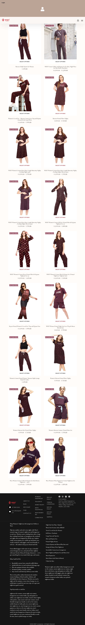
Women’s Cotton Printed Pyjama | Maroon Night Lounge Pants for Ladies (25, 379)
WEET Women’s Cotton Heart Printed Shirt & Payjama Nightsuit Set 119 (24, 275)
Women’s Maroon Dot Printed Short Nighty (24, 430)
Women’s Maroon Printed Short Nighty (60, 378)
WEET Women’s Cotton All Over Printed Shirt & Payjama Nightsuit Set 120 (60, 223)
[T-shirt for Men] (59, 561)
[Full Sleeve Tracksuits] (59, 533)
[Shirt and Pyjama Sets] (59, 539)
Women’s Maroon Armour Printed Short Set (60, 430)
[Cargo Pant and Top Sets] (59, 536)
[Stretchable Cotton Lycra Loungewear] (59, 550)
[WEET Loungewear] (6, 20)
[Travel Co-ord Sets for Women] (59, 530)
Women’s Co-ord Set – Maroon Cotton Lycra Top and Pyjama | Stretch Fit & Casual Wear (24, 119)
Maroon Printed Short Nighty (60, 118)
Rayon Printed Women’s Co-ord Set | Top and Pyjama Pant (24, 326)
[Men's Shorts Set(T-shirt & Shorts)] (59, 558)
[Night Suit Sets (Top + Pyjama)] (59, 525)
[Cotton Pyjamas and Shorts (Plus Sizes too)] (59, 544)
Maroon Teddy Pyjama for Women (25, 66)
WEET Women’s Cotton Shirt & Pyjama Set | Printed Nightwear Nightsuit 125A (60, 275)
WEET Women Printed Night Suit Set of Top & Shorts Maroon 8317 (60, 327)
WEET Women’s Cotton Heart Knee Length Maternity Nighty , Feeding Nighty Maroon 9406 (24, 223)
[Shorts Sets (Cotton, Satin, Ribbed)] (59, 527)
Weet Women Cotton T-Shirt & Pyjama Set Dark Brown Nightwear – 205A (24, 481)
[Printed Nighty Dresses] (59, 541)
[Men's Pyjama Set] (59, 555)
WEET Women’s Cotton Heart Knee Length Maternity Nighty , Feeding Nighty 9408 (24, 171)
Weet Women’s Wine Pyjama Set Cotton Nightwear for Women (60, 481)
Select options (24, 61)
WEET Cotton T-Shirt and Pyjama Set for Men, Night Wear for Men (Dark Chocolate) (60, 67)
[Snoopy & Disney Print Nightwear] (59, 547)
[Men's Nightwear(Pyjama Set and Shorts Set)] (59, 552)
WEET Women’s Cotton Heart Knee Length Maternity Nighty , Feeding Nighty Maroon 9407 (60, 171)
